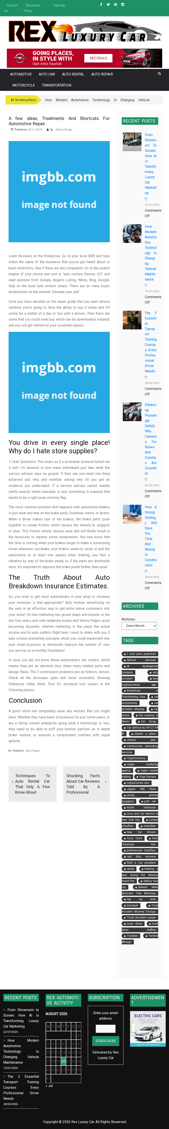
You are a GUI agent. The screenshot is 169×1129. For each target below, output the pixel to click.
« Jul (49, 1086)
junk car (150, 801)
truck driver (134, 923)
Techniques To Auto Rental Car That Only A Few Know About (32, 784)
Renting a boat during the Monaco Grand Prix (140, 875)
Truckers (132, 935)
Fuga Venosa (148, 776)
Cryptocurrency (136, 758)
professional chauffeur (141, 850)
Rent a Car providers (141, 862)
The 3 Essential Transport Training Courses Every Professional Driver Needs (21, 1087)
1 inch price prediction (141, 653)
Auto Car (47, 74)
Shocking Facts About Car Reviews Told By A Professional (83, 784)
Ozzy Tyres (134, 838)
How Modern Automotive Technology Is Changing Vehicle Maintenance (151, 252)
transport (132, 905)
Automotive (21, 74)
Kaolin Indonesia (141, 807)
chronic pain (141, 740)
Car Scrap (148, 721)
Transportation (56, 85)
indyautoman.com (138, 782)
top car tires (141, 899)
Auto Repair (102, 74)
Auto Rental (73, 74)
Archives (128, 619)
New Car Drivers (141, 832)
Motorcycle (23, 85)
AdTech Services (141, 660)
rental (130, 868)
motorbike (150, 826)
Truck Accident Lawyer (141, 917)
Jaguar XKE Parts (141, 789)
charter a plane (145, 733)
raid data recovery (141, 856)
